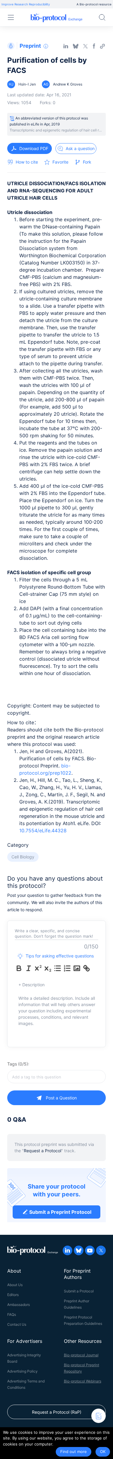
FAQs (11, 1314)
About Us (15, 1285)
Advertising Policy (22, 1371)
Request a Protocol (42, 1150)
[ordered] (67, 968)
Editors (13, 1294)
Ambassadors (18, 1304)
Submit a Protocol (79, 1291)
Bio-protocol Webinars (82, 1381)
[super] (38, 968)
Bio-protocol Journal (81, 1355)
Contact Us (16, 1324)
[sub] (48, 968)
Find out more (73, 1451)
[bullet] (57, 968)
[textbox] (56, 1076)
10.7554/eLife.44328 (43, 830)
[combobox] (56, 1076)
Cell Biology (22, 856)
